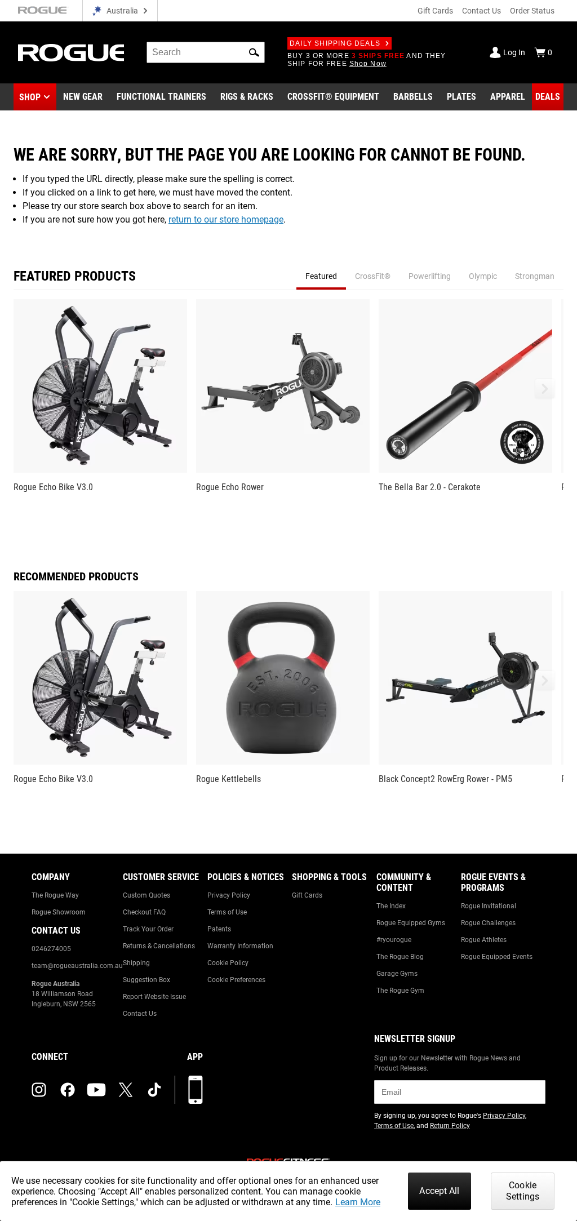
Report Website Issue (154, 997)
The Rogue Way (55, 895)
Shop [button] (30, 97)
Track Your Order (148, 929)
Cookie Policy (227, 963)
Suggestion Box (146, 980)
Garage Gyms (397, 974)
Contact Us (481, 10)
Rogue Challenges (488, 923)
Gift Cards (435, 10)
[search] (206, 52)
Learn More (357, 1202)
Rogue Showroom (59, 912)
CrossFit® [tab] (372, 276)
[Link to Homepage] (71, 52)
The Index (391, 906)
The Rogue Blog (400, 957)
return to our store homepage (225, 219)
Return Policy (450, 1126)
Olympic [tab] (483, 276)
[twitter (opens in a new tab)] (126, 1090)
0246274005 (51, 949)
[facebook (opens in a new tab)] (68, 1090)
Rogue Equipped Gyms (410, 923)
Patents (219, 929)
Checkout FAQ (144, 912)
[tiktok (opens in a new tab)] (154, 1090)
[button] (254, 52)
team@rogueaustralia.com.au (77, 966)
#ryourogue (393, 940)
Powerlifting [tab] (430, 276)
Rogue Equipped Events (496, 957)
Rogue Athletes (484, 940)
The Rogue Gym (400, 990)
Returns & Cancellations (159, 946)
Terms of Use (227, 912)
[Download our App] (195, 1090)
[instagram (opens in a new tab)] (39, 1090)
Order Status (532, 10)
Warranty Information (240, 946)
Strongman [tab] (534, 276)
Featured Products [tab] (75, 276)
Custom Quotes (146, 895)
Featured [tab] (321, 276)
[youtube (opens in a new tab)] (96, 1090)
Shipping (136, 963)
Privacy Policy (228, 895)
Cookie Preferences (236, 980)
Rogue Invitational (488, 906)
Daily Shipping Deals (335, 43)
